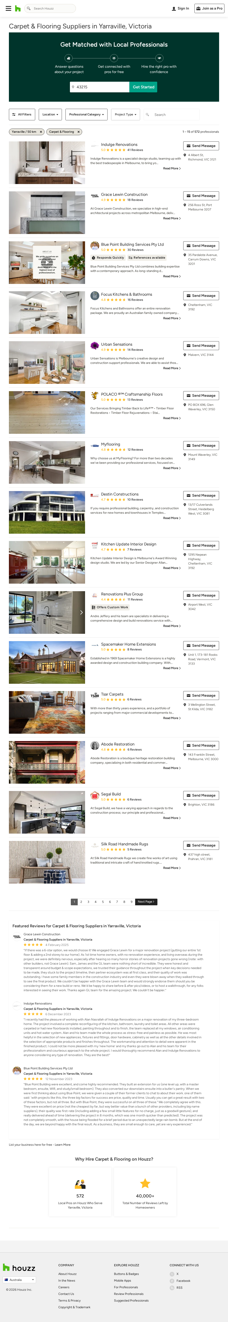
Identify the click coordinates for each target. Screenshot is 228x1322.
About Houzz (67, 1274)
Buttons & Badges (126, 1274)
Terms (62, 1300)
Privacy (76, 1300)
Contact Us (66, 1294)
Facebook (183, 1281)
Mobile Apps (122, 1280)
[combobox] (50, 8)
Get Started (144, 87)
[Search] (28, 8)
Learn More (63, 1145)
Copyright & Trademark (74, 1307)
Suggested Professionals (131, 1300)
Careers (63, 1287)
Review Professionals (129, 1294)
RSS (180, 1288)
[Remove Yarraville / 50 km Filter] (41, 132)
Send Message (204, 146)
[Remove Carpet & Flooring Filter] (79, 132)
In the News (66, 1280)
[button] (8, 8)
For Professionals (126, 1287)
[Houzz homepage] (17, 8)
